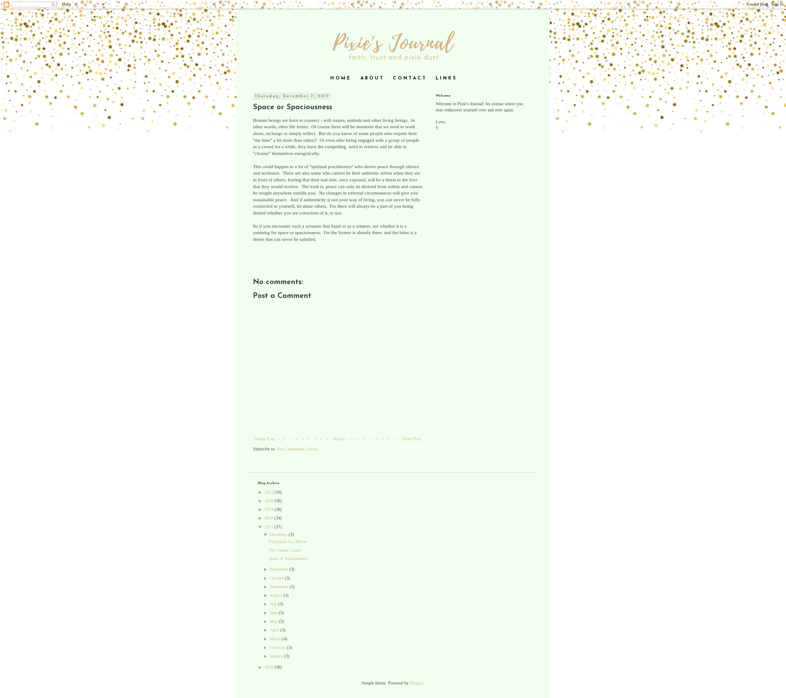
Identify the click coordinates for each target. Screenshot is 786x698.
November (279, 569)
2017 (269, 527)
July (274, 604)
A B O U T (371, 78)
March (276, 639)
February (278, 647)
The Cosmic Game (285, 550)
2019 (269, 509)
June (274, 613)
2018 (269, 518)
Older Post (411, 439)
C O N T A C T (409, 78)
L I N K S (446, 78)
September (280, 586)
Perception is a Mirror (288, 541)
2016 (269, 667)
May (274, 621)
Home (338, 439)
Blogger (416, 683)
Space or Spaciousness (288, 558)
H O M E (340, 78)
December (279, 534)
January (277, 656)
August (276, 595)
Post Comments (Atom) (297, 449)
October (277, 578)
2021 (269, 492)
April (275, 630)
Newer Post (264, 439)
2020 (269, 501)
